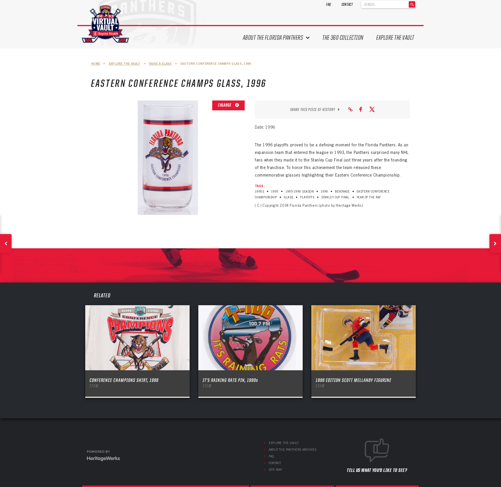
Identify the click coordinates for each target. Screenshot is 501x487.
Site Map (275, 470)
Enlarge (225, 105)
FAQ (328, 4)
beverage (342, 191)
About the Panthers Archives (292, 450)
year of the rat (369, 197)
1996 (324, 191)
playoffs (307, 197)
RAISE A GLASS (160, 64)
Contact (347, 4)
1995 (275, 191)
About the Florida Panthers (273, 37)
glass (288, 197)
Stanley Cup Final (335, 197)
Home (95, 64)
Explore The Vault (395, 37)
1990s (259, 191)
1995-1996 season (300, 191)
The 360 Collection (343, 37)
